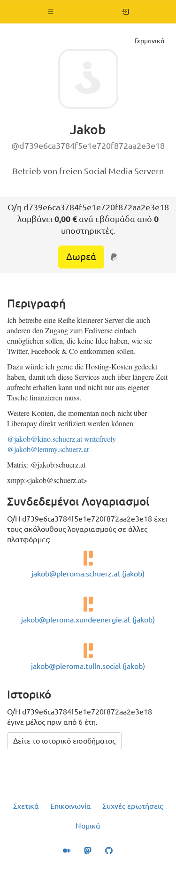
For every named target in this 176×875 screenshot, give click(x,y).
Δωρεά (81, 256)
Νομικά (88, 825)
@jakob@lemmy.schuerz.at (48, 449)
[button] (51, 11)
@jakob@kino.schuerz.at (44, 439)
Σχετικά (26, 806)
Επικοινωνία (70, 806)
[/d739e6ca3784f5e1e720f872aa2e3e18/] (125, 11)
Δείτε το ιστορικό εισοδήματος (64, 741)
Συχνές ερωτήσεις (132, 806)
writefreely (100, 439)
